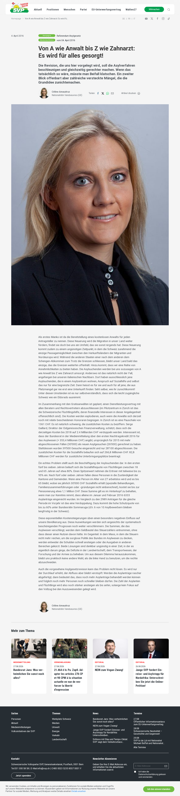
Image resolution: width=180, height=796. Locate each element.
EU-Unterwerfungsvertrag (106, 9)
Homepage (16, 18)
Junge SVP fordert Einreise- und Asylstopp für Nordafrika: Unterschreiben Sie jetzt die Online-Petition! (150, 677)
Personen (16, 719)
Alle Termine (140, 747)
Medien (55, 723)
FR (129, 19)
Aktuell (14, 723)
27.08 (136, 719)
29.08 (136, 738)
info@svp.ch (44, 768)
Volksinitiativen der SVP (23, 731)
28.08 (136, 728)
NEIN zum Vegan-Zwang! (109, 670)
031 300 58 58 (22, 768)
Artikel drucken (128, 93)
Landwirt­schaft (59, 739)
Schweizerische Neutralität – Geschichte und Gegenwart (148, 732)
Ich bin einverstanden (158, 789)
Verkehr (56, 735)
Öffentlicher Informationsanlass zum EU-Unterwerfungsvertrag (149, 723)
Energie (55, 731)
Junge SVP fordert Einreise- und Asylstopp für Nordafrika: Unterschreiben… (109, 733)
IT (134, 19)
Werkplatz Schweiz (61, 719)
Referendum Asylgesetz (69, 36)
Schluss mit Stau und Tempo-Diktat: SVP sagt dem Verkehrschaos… (110, 740)
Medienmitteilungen (21, 727)
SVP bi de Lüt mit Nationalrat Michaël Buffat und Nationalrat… (149, 742)
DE (123, 19)
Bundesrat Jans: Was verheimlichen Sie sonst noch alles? (28, 674)
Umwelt (55, 727)
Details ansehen (79, 791)
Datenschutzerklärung (148, 774)
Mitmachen (154, 9)
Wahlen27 (131, 9)
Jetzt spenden (23, 775)
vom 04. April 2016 (66, 40)
